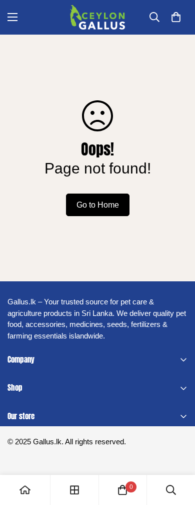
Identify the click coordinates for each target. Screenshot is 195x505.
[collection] (75, 490)
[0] (176, 17)
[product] (25, 490)
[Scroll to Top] (177, 452)
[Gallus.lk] (97, 17)
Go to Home (97, 205)
